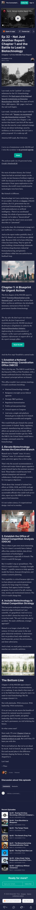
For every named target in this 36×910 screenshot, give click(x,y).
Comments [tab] (6, 786)
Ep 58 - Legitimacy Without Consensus (20, 867)
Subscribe (24, 3)
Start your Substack (13, 901)
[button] (6, 18)
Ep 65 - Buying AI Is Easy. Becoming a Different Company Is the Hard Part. (22, 814)
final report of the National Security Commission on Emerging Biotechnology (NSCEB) (17, 99)
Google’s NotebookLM (9, 163)
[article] (18, 815)
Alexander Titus (7, 58)
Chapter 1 (25, 201)
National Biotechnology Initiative (13, 328)
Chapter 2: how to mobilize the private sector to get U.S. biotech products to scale (16, 736)
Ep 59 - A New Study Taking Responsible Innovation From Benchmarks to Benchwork (20, 859)
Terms (29, 894)
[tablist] (10, 786)
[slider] (16, 25)
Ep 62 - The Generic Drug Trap (20, 835)
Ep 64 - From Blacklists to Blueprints (19, 821)
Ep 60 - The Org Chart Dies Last (21, 851)
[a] (4, 815)
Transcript (26, 31)
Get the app (28, 901)
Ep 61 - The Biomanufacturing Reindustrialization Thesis (20, 844)
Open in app (10, 31)
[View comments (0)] (14, 907)
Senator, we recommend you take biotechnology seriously (17, 115)
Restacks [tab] (15, 786)
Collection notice (18, 896)
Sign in (32, 3)
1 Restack (17, 772)
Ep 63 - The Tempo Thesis (19, 828)
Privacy (23, 894)
